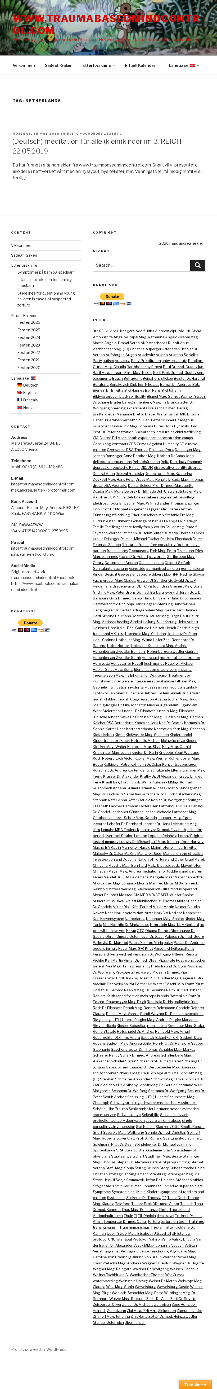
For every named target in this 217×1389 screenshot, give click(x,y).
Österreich (115, 1322)
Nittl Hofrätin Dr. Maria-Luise (126, 924)
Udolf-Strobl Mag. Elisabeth (130, 1233)
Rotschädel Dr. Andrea (135, 1031)
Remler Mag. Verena (122, 1013)
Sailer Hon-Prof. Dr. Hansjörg (166, 1043)
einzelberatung (153, 497)
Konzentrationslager (179, 764)
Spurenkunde (104, 1150)
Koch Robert (103, 758)
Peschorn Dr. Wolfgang (152, 954)
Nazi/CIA (161, 913)
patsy (168, 942)
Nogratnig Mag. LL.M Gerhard (174, 924)
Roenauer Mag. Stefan (186, 1025)
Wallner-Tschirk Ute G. (111, 1275)
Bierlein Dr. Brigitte (108, 390)
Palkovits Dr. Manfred (110, 942)
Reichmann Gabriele (173, 1008)
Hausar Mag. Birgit (164, 616)
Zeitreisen (162, 1304)
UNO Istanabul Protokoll (128, 1239)
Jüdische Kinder (106, 717)
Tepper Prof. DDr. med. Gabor (155, 1204)
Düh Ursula (166, 491)
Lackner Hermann (123, 806)
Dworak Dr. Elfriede (140, 491)
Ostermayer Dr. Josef (146, 936)
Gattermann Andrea (121, 562)
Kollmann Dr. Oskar (145, 764)
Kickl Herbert (103, 735)
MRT (165, 895)
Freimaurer (186, 551)
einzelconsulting (181, 497)
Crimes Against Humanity (158, 444)
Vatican (177, 1245)
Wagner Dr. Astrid (156, 1263)
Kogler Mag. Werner (151, 758)
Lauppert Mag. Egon (175, 818)
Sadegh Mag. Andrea (124, 1043)
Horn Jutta (101, 663)
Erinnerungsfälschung (111, 515)
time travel (165, 1215)
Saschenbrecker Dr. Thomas (134, 1049)
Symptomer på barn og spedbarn (46, 272)
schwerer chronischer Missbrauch (169, 1103)
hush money (154, 663)
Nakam (98, 913)
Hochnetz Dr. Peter (182, 634)
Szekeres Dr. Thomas (143, 1197)
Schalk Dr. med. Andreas (140, 1055)
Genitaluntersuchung (110, 568)
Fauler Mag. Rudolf (181, 527)
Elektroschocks (106, 503)
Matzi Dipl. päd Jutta (164, 865)
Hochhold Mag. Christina (145, 634)
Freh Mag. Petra (163, 551)
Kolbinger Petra (117, 764)
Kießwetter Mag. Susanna (147, 735)
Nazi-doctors (125, 913)
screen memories (184, 1109)
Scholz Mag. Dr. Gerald (156, 1085)
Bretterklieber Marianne (112, 414)
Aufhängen (115, 355)
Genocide (137, 568)
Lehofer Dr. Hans (156, 824)
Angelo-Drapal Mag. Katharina (139, 337)
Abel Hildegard (122, 331)
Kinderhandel (181, 735)
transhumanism (106, 1227)
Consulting (102, 444)
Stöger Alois (103, 1186)
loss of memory (106, 841)
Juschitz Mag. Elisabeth (175, 711)
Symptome (102, 1192)
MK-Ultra (162, 889)
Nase (109, 913)
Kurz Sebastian (128, 794)
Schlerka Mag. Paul (133, 1073)
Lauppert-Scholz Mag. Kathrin (132, 818)
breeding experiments (129, 408)
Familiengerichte (118, 527)
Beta (196, 384)
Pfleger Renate (185, 954)
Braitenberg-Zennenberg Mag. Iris (138, 402)
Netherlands (135, 919)
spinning (184, 1144)
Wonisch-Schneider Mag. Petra (137, 1293)
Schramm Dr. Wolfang (129, 1091)
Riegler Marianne (183, 1020)
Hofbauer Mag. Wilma (134, 640)
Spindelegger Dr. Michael (155, 1144)
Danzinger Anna (119, 456)
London (140, 836)
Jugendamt (169, 705)
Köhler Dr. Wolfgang (168, 800)
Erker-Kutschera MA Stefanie (155, 515)
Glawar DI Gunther (152, 580)
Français (30, 400)
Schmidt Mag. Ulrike (167, 1079)
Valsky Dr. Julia (183, 1239)
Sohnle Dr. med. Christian (165, 1132)
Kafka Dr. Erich (131, 717)
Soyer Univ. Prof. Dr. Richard (139, 1138)
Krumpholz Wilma (137, 782)
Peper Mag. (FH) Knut (135, 948)
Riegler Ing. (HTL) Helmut (113, 1020)
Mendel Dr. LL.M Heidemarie (126, 877)
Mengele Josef (162, 877)
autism (108, 360)
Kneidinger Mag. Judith (112, 752)
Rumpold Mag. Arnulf (172, 1031)
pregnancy (141, 966)
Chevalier (142, 432)
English (29, 392)
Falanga (170, 521)
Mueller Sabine (181, 895)
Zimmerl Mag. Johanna (111, 1316)
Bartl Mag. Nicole (138, 372)
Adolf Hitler (144, 331)
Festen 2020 (28, 367)
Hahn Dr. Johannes (185, 598)
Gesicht (111, 574)
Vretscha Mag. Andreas (121, 1263)
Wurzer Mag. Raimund (127, 1298)
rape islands (159, 996)
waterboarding (105, 1281)
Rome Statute (104, 1031)
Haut (184, 616)
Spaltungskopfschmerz (182, 1138)
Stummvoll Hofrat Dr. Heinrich (150, 1180)
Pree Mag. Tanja (118, 966)
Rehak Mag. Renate (139, 1008)
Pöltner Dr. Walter (149, 984)
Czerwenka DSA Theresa (127, 450)
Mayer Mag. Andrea (124, 871)
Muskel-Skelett (123, 901)
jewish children (105, 699)
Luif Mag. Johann (165, 841)
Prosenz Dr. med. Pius (170, 972)
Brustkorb (101, 426)
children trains (162, 432)
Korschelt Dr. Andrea (110, 770)
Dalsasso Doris (161, 450)
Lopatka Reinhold (162, 836)
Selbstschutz (171, 1114)
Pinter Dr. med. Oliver (141, 960)
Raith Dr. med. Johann (184, 990)
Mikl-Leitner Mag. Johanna (114, 883)
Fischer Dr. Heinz (161, 539)
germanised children (163, 568)
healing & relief (129, 622)
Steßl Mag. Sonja (120, 1168)
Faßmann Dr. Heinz (137, 533)
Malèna (130, 853)
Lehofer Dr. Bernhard (124, 824)
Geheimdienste (151, 562)
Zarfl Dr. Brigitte (183, 1298)
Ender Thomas (172, 503)
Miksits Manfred (150, 883)
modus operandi (184, 889)
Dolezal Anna (104, 473)
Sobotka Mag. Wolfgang (123, 1132)
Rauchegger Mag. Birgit (126, 1002)
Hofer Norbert (118, 645)
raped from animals (132, 996)
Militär (169, 883)
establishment (118, 521)
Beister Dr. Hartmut (189, 378)
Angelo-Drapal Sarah (122, 343)
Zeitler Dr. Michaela (137, 1304)
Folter (197, 539)
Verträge (128, 1251)
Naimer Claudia (187, 907)
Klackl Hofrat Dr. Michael (140, 740)
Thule (128, 1215)
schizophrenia (104, 1073)
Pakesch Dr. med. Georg (184, 936)
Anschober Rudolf (164, 343)
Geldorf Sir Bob (177, 562)
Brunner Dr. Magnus (177, 420)
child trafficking (188, 432)
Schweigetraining (125, 1103)
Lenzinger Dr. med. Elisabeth (163, 829)
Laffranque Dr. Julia (175, 806)
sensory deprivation (128, 1120)
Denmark (194, 461)
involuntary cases (142, 687)
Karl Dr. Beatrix (171, 723)
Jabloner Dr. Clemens (126, 693)
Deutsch (30, 385)
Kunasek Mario (165, 788)
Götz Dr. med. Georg (126, 598)
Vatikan (190, 1245)
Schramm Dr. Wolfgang (167, 1091)
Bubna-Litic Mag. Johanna (131, 426)
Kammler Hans (146, 723)
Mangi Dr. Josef (149, 853)
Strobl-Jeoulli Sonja (109, 1180)
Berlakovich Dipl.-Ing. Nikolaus (134, 384)
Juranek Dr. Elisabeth (138, 711)
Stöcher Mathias (189, 1180)
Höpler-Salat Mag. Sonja (113, 669)
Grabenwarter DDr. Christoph (136, 586)
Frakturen (130, 544)
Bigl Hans (153, 390)
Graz (165, 586)
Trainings (196, 1221)
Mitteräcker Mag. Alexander (131, 889)
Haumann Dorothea (131, 616)
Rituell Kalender (140, 65)
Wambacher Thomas (147, 1275)
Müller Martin (163, 907)
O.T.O (140, 930)
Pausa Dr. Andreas (189, 942)
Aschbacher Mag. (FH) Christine (119, 349)
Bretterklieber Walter (150, 414)
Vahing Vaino (160, 1239)
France (144, 544)
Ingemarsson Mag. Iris (111, 675)
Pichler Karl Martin (108, 960)
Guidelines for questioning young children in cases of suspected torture (46, 299)
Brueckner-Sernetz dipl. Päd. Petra (131, 420)
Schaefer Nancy (106, 1055)
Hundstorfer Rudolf (127, 663)
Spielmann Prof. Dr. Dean (113, 1144)
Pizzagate (167, 960)
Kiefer (120, 735)
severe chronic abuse (163, 1120)
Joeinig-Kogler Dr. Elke (111, 705)
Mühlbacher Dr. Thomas (156, 901)
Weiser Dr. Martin (163, 1281)
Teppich (186, 1204)
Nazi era (175, 913)
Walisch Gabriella (184, 1269)
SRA (120, 1150)
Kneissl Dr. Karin (145, 752)
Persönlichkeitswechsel (112, 954)
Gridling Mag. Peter (109, 592)
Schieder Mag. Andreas (176, 1067)
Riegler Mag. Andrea (151, 1020)
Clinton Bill (108, 438)
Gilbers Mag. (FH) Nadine (172, 574)
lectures (99, 824)
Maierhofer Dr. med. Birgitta (174, 847)
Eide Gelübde (130, 497)
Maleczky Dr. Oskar (108, 853)
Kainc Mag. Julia (157, 717)
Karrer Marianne (139, 729)
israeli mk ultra (170, 687)
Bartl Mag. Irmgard (108, 372)
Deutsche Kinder (126, 467)
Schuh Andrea (114, 1097)
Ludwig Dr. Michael (134, 841)
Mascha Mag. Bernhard (127, 865)
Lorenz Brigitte (190, 836)
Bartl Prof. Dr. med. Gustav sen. (178, 372)
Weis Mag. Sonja (120, 1287)
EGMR (113, 497)
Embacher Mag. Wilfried (139, 503)
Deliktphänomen (146, 461)
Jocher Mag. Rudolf (184, 699)
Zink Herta (139, 1316)
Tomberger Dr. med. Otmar (125, 1221)
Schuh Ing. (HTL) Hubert (146, 1097)
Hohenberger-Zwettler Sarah (117, 657)
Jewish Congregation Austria (142, 699)
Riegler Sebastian (131, 1025)
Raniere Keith (104, 996)
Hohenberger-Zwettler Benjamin (119, 651)
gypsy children (177, 592)
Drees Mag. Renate (152, 479)
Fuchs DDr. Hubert (133, 556)
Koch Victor (124, 758)
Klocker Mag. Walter (109, 746)
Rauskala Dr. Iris (160, 1002)
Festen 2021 (28, 360)
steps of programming (171, 1162)
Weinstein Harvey (133, 1281)
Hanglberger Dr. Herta (111, 610)
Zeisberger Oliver (107, 1304)
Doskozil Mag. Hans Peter (114, 479)
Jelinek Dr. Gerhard (185, 693)
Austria (162, 355)
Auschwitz (146, 355)
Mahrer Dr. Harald (136, 847)
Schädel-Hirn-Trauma (110, 1109)
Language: (179, 65)
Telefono (122, 1204)
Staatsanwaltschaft (127, 1156)
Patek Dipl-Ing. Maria (146, 942)
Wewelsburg (145, 1287)
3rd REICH (101, 331)
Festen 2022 (28, 352)
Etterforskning (97, 65)
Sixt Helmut (145, 1126)
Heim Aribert (188, 622)
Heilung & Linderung (160, 622)
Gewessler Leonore (134, 574)
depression (102, 467)
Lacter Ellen (148, 806)
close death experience (137, 438)
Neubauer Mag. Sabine (165, 919)
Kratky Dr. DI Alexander (159, 776)
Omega (122, 936)
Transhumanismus (134, 1227)
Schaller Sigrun (123, 1061)
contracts (120, 444)
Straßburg (157, 1174)
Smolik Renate (192, 1126)
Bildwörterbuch (106, 396)
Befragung (133, 378)
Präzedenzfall (104, 978)
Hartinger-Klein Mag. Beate (152, 610)
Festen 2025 (28, 330)
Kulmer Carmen (139, 788)
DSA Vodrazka (115, 485)
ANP (144, 343)
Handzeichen (184, 604)
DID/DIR (147, 467)
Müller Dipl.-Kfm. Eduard (132, 907)
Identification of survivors (155, 669)
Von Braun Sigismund (125, 1257)
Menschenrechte (189, 877)
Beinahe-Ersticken (158, 378)
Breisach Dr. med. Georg (168, 408)
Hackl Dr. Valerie (156, 598)
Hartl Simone (103, 616)
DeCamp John (182, 456)
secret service (104, 1114)
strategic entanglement (128, 1174)
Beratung (101, 384)
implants (185, 669)
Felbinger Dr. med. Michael (125, 539)
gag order (157, 556)
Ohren (110, 936)
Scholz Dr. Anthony (122, 1085)
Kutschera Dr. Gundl (158, 794)
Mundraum (102, 901)
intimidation (117, 687)
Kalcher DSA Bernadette (113, 723)
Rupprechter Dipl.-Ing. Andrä (116, 1037)
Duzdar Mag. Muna (108, 491)
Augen (131, 355)
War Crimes (174, 1275)
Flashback (183, 539)
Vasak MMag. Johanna (151, 1245)
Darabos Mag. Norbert (151, 456)
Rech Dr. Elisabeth (108, 1008)
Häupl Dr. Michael (179, 663)
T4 (164, 1197)
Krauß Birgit (112, 782)
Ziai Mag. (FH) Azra (142, 1310)
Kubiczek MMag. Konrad (172, 782)
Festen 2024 (28, 337)
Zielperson (167, 1310)
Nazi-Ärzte (145, 913)
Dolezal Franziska (130, 473)
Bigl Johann (171, 390)
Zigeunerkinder (189, 1310)
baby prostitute (174, 360)
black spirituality (132, 396)
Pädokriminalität (120, 984)
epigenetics (138, 509)
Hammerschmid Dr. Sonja (113, 604)
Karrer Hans (115, 729)
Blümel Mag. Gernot (163, 396)
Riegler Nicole (104, 1025)
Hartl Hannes (186, 610)
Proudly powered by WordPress (38, 1349)
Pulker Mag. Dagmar (176, 978)
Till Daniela (147, 1215)
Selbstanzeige (129, 1114)
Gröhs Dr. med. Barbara (144, 592)
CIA (96, 438)
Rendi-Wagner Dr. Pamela (161, 1013)
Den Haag (178, 461)
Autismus (122, 360)
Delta (165, 461)
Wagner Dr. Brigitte (188, 1263)
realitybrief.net (186, 1002)
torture (154, 1221)
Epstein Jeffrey (180, 509)
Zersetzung (116, 1310)
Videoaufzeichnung (152, 1251)
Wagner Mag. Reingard (112, 1269)
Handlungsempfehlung (154, 604)
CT (181, 444)
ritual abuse (157, 1025)
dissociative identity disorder (178, 467)
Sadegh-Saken (59, 65)
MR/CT (154, 895)
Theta (164, 1209)
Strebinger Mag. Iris (183, 1174)
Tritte (168, 1227)
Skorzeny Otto (168, 1126)
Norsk (28, 407)
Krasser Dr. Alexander (121, 776)
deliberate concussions (112, 461)
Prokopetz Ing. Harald (134, 972)
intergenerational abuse (154, 681)
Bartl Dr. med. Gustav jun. (183, 367)
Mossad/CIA (129, 895)
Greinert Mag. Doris (186, 586)
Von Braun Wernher (160, 1257)
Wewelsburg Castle (173, 1287)
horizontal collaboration (180, 657)
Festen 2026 (28, 322)
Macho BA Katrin (107, 847)
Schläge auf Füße (164, 1073)
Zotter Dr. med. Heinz (165, 1316)
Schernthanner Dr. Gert (136, 1067)
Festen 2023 (28, 345)
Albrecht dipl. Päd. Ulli (173, 331)
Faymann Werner (107, 533)
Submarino (169, 1186)
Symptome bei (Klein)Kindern (136, 1192)
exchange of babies (146, 521)
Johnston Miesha (145, 705)
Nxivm (131, 930)
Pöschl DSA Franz (179, 984)
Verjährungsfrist (106, 1251)
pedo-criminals (105, 948)
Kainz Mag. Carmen (187, 717)
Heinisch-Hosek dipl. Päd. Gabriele (121, 628)
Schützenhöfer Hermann (149, 1109)
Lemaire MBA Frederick (120, 829)
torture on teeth (174, 1221)
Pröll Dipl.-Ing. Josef (132, 978)
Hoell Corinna (104, 640)
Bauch (117, 378)
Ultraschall (162, 1233)
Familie (98, 527)
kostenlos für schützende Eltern (154, 770)
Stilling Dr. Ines (147, 1168)
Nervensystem (112, 919)
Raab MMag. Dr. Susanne (144, 990)
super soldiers (191, 1186)
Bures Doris (163, 426)
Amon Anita (103, 337)
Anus (184, 343)
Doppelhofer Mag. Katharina (168, 473)
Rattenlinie (179, 996)
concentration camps (175, 438)
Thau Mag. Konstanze (139, 1209)
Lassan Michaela (157, 812)
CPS (132, 444)
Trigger (157, 1227)
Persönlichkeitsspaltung (174, 948)
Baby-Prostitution (146, 360)
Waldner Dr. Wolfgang (150, 1269)
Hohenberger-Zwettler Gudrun (172, 651)
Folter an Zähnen (107, 544)
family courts (154, 527)
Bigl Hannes (134, 390)
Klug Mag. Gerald (176, 746)
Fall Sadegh (187, 521)
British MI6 (177, 414)
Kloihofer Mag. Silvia (144, 746)
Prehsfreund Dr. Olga (168, 966)
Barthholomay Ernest (144, 367)
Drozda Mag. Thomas (186, 479)
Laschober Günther (127, 812)
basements (102, 378)
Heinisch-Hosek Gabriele (170, 628)
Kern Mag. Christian (189, 729)
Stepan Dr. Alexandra (134, 1162)
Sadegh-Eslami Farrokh (160, 1037)
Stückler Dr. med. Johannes (137, 1186)
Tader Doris (177, 1197)
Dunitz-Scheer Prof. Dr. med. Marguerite (160, 485)
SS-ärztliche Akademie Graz (147, 1150)
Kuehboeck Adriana (109, 788)
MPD (144, 895)
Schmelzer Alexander (132, 1079)
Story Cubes (170, 1168)
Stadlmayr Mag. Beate (163, 1156)
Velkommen (24, 65)
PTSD (154, 978)
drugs (98, 485)
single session (123, 1126)
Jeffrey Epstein (156, 693)
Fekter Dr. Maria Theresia (172, 533)
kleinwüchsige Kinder (179, 740)
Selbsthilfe (150, 1114)
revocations (193, 1013)
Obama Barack (157, 930)
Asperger (153, 349)
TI (135, 1215)
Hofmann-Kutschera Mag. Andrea (159, 645)
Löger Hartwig (192, 841)
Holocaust (150, 657)
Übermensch (135, 1322)
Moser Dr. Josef (105, 895)
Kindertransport (106, 740)
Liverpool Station (119, 836)
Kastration (163, 729)
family (138, 527)
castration (125, 432)
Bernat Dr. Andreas (176, 384)
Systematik (116, 1197)
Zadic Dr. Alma (158, 1298)
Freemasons (139, 551)
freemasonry (117, 551)
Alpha (196, 331)
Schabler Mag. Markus (177, 1049)
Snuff (97, 1132)
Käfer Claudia (139, 800)
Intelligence (123, 681)
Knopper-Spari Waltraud (179, 752)
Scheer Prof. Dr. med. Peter (159, 1061)
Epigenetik (158, 509)
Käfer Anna (117, 800)
